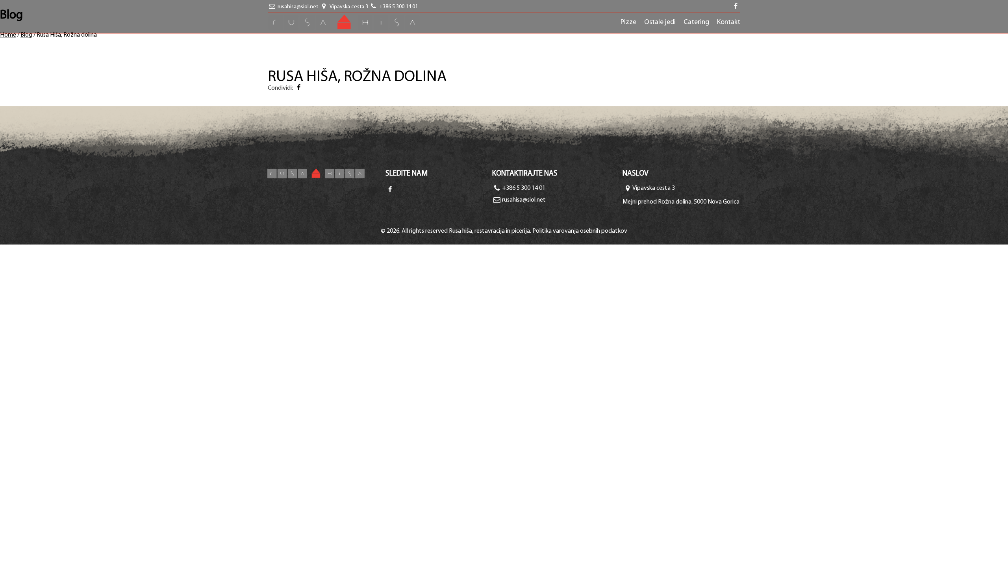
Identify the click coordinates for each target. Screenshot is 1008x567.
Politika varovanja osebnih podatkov (579, 231)
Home (8, 35)
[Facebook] (298, 88)
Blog (26, 35)
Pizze (628, 22)
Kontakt (728, 22)
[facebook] (736, 7)
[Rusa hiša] (326, 173)
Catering (696, 22)
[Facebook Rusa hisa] (389, 190)
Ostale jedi (660, 22)
